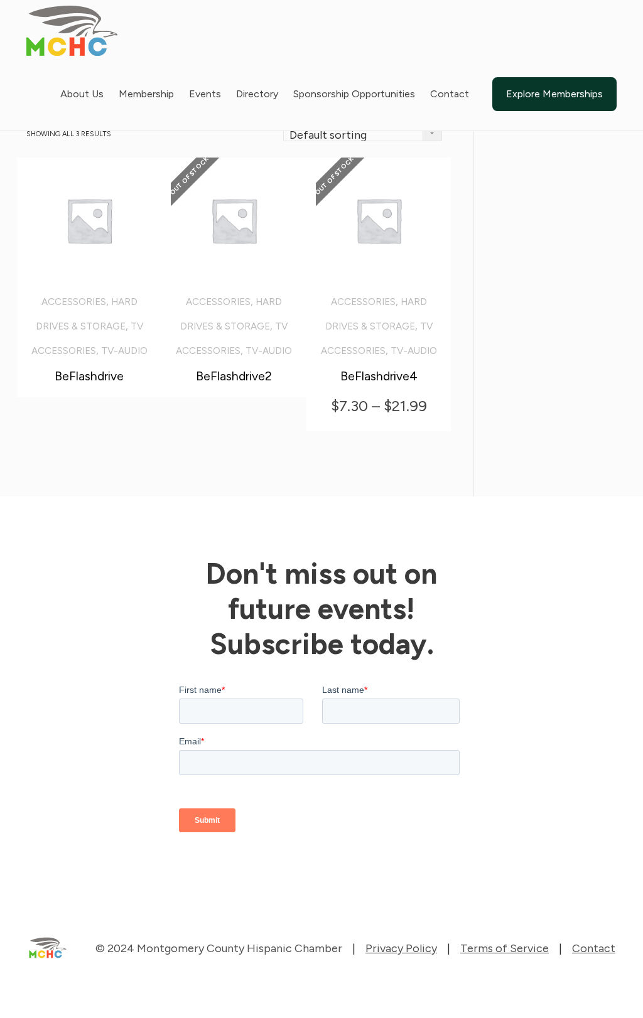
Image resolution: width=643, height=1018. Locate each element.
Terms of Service (504, 948)
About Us (82, 94)
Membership (146, 94)
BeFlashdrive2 (234, 375)
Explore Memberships (554, 94)
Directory (257, 94)
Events (205, 94)
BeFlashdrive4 (379, 375)
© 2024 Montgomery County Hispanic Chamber (218, 948)
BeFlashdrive (89, 375)
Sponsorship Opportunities (354, 94)
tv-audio (124, 350)
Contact (449, 94)
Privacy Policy (401, 948)
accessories (73, 302)
